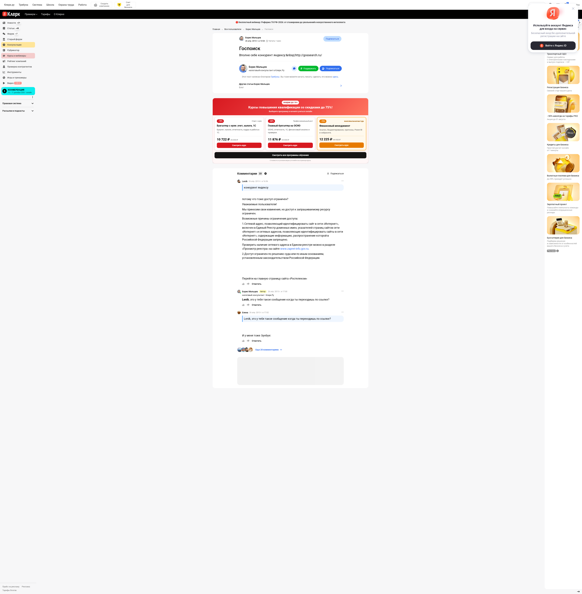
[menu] (19, 58)
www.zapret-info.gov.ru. (294, 248)
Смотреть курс (239, 145)
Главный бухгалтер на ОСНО (284, 125)
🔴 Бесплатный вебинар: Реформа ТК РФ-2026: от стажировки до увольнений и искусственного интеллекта (290, 22)
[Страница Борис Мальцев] (241, 38)
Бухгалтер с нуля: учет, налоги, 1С (236, 125)
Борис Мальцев (250, 291)
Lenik (244, 181)
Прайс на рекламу (10, 586)
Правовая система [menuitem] (11, 103)
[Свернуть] (578, 591)
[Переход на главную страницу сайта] (11, 14)
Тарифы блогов (9, 590)
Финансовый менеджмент (334, 125)
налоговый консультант (253, 295)
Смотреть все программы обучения (290, 155)
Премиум (30, 14)
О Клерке (59, 14)
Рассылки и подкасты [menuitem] (13, 111)
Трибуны (275, 77)
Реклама (26, 586)
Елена (245, 312)
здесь (335, 77)
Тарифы (45, 14)
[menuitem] (18, 23)
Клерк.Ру (270, 295)
